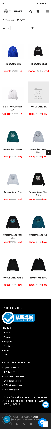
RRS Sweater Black (38, 64)
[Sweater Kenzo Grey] (13, 177)
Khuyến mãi (8, 346)
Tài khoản (42, 3)
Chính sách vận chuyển (13, 385)
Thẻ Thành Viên (10, 372)
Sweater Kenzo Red (38, 106)
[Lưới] (4, 28)
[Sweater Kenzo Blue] (38, 219)
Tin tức (6, 350)
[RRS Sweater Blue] (13, 48)
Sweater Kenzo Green (12, 149)
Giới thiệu (7, 337)
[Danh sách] (9, 28)
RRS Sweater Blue (13, 64)
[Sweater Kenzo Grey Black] (38, 134)
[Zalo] (45, 404)
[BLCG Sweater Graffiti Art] (13, 91)
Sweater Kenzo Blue (38, 235)
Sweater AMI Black (38, 277)
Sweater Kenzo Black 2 (13, 277)
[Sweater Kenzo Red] (38, 91)
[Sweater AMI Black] (38, 262)
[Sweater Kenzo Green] (13, 134)
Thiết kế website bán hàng (22, 420)
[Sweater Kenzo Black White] (38, 177)
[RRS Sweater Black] (38, 48)
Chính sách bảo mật (11, 390)
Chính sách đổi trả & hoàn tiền (15, 376)
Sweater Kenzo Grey (13, 192)
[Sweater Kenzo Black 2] (13, 262)
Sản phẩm (8, 342)
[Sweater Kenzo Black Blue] (13, 219)
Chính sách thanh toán (12, 381)
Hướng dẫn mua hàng (12, 368)
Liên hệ (7, 355)
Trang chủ (8, 333)
